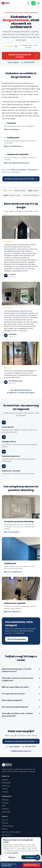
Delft (3, 806)
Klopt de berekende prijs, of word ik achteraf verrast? (16, 670)
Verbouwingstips (7, 826)
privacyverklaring (12, 853)
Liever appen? (13, 62)
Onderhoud (6, 786)
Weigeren (11, 857)
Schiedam (5, 803)
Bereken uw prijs (30, 865)
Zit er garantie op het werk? (13, 694)
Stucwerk (5, 780)
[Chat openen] (37, 857)
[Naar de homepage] (6, 3)
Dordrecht (5, 809)
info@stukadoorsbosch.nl (21, 751)
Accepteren (30, 857)
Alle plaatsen (6, 812)
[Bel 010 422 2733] (28, 3)
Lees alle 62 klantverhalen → (21, 390)
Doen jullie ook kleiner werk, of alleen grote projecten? (17, 714)
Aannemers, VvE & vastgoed (11, 832)
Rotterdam (5, 800)
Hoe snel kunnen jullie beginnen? (15, 707)
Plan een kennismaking (16, 639)
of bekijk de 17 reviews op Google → (21, 393)
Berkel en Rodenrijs (18, 170)
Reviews (5, 829)
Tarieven (5, 789)
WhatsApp (33, 3)
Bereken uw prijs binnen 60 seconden (20, 56)
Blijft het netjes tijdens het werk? (15, 687)
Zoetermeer (32, 170)
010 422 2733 (29, 62)
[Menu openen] (38, 3)
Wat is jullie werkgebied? (12, 700)
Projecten (5, 792)
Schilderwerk (6, 783)
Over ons (5, 820)
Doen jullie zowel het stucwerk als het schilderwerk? (17, 679)
